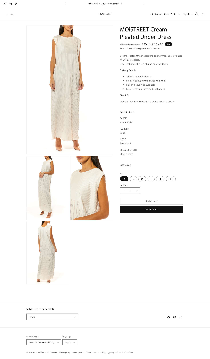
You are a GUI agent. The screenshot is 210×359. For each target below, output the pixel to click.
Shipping (137, 48)
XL (160, 178)
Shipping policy (108, 352)
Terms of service (92, 352)
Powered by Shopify (49, 352)
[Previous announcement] (66, 4)
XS (124, 178)
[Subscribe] (74, 317)
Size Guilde (125, 164)
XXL (171, 178)
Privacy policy (78, 352)
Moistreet (37, 352)
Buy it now (151, 209)
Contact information (125, 352)
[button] (6, 14)
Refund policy (64, 352)
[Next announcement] (144, 4)
